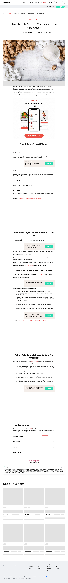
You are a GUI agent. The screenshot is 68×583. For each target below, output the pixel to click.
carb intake (50, 428)
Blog (30, 19)
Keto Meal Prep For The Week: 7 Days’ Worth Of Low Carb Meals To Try (34, 548)
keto (31, 428)
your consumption (26, 257)
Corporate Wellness (41, 13)
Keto (37, 19)
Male (58, 6)
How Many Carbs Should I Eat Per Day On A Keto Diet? (54, 511)
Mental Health (31, 13)
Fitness (16, 13)
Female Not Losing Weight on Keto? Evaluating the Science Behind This (12, 548)
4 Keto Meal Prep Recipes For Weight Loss (54, 547)
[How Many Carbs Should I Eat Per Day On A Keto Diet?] (55, 496)
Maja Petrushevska (29, 514)
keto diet (34, 239)
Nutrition (4, 13)
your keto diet (34, 361)
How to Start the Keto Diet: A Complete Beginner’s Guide (12, 511)
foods (36, 156)
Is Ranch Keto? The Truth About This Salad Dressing (30, 198)
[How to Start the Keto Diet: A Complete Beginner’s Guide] (13, 496)
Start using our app (28, 265)
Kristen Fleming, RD (13, 519)
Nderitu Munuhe (28, 551)
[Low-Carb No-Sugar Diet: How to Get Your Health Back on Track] (34, 496)
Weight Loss (22, 13)
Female (62, 6)
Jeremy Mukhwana (27, 32)
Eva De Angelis (7, 514)
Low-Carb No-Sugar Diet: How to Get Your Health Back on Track (33, 511)
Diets (10, 13)
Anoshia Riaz (6, 551)
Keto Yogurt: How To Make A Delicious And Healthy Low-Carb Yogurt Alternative (36, 320)
